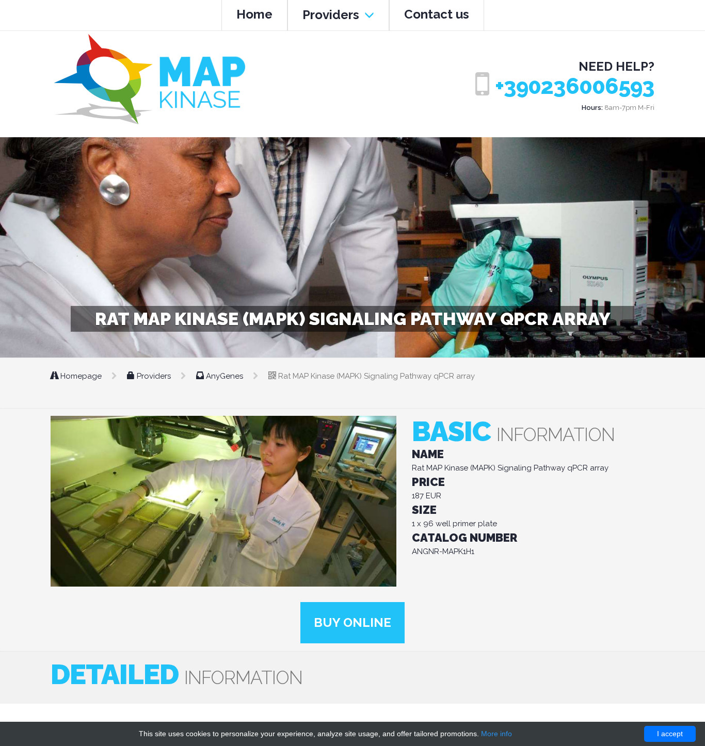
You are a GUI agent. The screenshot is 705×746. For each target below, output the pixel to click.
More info (496, 733)
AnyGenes (224, 376)
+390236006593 (574, 86)
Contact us (436, 14)
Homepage (81, 376)
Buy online (352, 622)
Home (254, 14)
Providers (332, 14)
